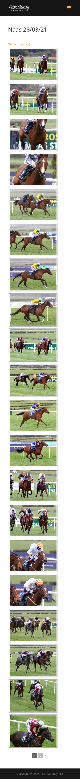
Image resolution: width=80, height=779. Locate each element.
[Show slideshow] (19, 44)
